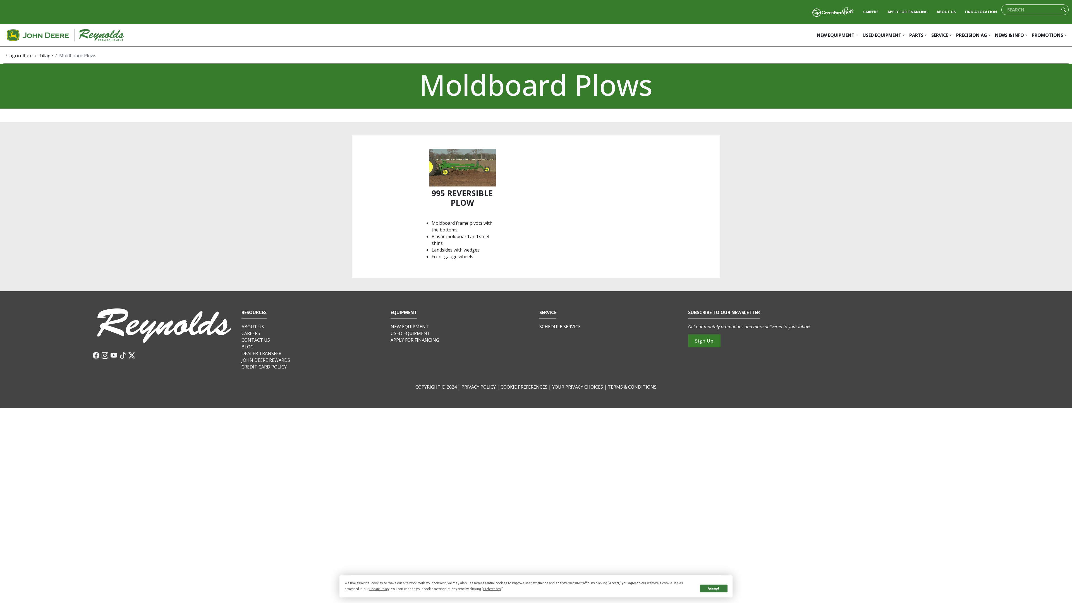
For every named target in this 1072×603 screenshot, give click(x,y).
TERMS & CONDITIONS (632, 387)
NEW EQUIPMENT (410, 327)
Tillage (46, 55)
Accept (713, 588)
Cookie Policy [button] (379, 589)
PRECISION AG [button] (971, 35)
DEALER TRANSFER (261, 353)
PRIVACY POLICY (478, 387)
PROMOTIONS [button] (1047, 35)
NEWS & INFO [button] (1009, 35)
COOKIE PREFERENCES (524, 387)
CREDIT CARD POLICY (264, 367)
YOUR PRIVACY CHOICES (578, 387)
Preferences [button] (492, 589)
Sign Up (704, 341)
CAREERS (871, 11)
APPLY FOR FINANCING (907, 11)
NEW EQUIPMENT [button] (836, 35)
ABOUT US (946, 11)
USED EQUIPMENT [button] (882, 35)
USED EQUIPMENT (410, 333)
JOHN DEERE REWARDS (265, 360)
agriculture (21, 55)
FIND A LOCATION (981, 11)
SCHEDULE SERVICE (560, 327)
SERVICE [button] (939, 35)
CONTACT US (255, 340)
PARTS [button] (916, 35)
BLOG (247, 347)
